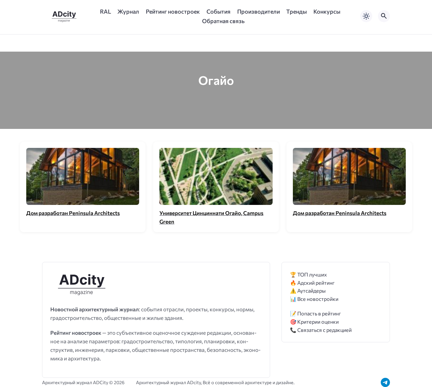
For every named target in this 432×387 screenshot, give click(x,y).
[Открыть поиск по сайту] (384, 16)
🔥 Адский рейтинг (312, 283)
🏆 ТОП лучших (308, 274)
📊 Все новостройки (314, 299)
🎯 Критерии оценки (314, 322)
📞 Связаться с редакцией (321, 330)
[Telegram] (385, 382)
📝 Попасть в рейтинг (315, 313)
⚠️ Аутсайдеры (308, 291)
